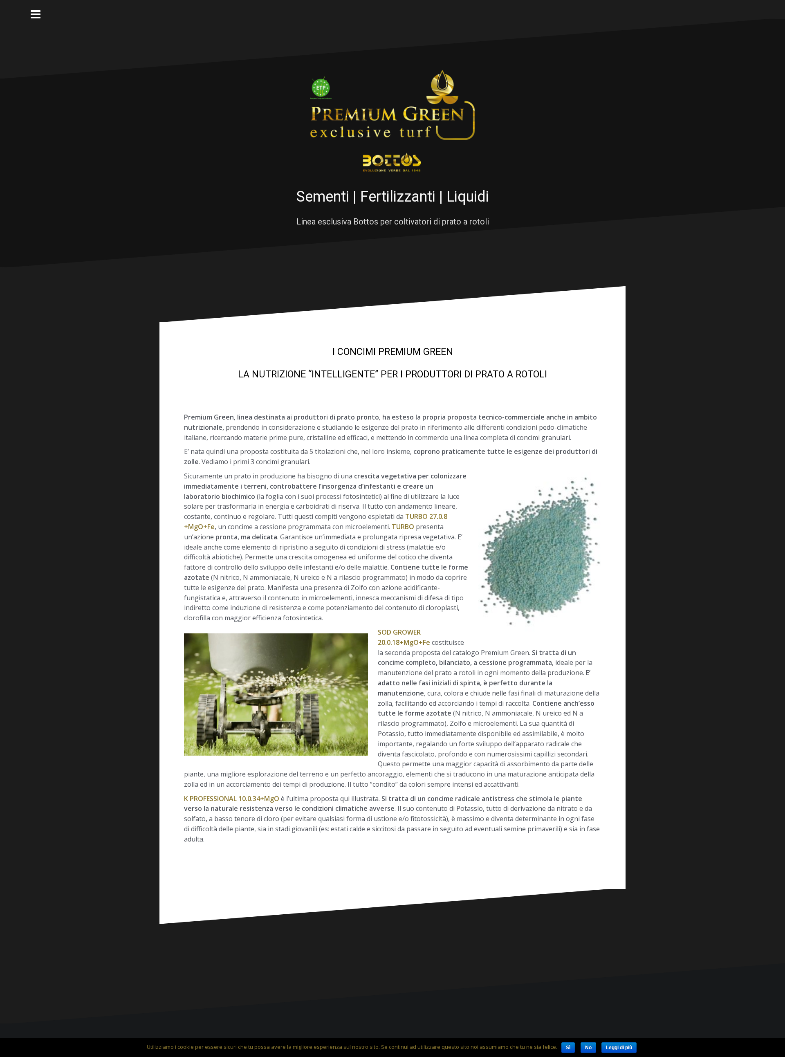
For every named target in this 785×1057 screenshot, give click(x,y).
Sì (568, 1047)
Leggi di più (619, 1047)
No (588, 1047)
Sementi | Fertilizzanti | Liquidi (392, 196)
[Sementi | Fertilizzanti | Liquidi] (392, 121)
